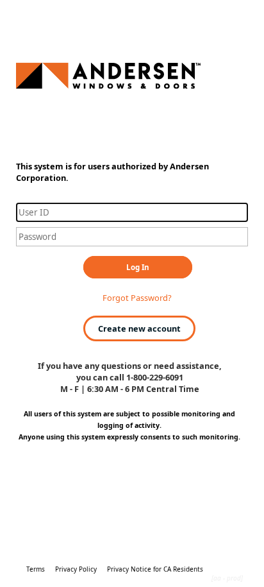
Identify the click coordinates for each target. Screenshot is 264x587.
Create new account (139, 328)
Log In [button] (137, 267)
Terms (35, 569)
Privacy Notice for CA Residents (155, 569)
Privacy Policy (76, 569)
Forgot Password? (137, 297)
